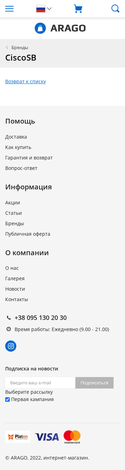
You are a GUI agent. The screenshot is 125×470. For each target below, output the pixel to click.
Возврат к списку (25, 81)
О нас (12, 268)
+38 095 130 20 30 (41, 317)
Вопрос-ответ (21, 168)
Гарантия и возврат (29, 157)
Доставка (16, 136)
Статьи (13, 213)
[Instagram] (10, 346)
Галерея (15, 278)
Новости (15, 288)
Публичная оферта (27, 233)
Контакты (16, 299)
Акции (12, 202)
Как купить (18, 147)
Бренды (19, 47)
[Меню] (15, 8)
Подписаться (94, 382)
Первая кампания (32, 399)
